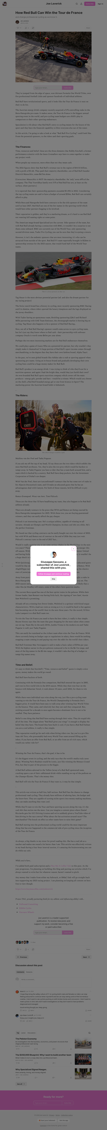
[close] (73, 548)
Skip (53, 579)
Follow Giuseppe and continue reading (53, 574)
